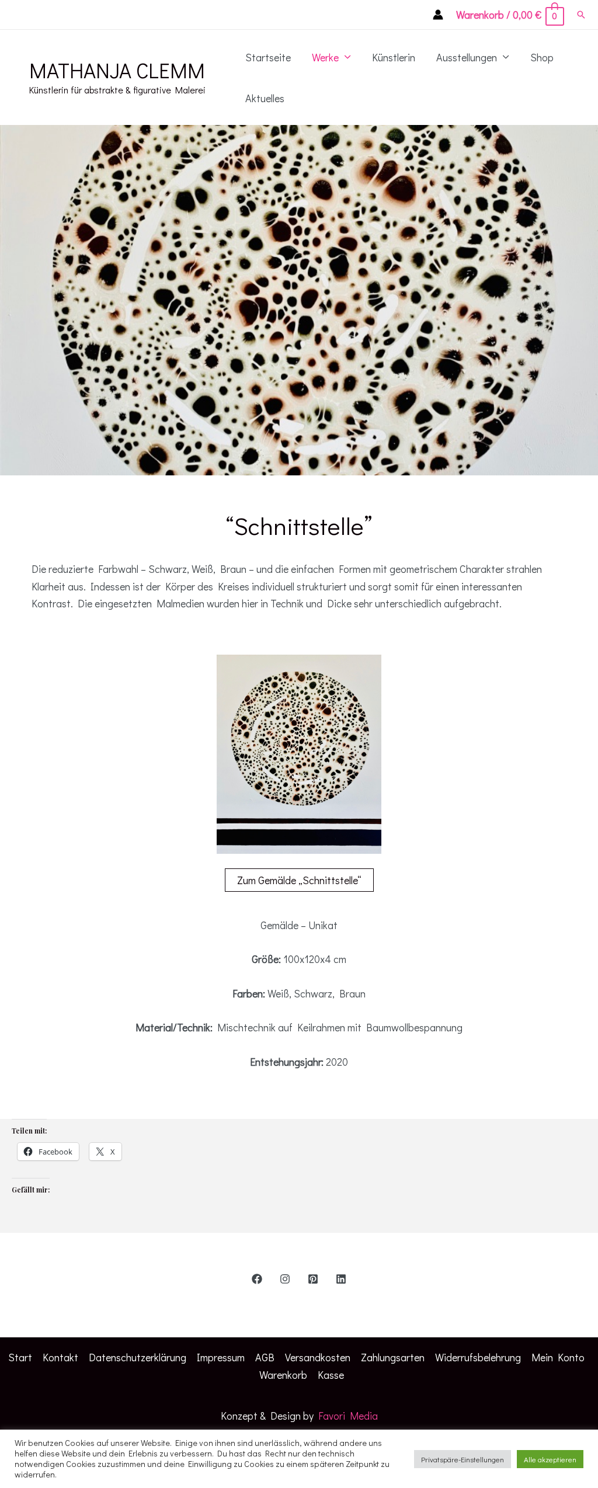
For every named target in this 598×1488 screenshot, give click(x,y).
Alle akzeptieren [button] (550, 1459)
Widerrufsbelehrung (478, 1357)
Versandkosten (317, 1357)
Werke (325, 57)
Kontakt (60, 1357)
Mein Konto (558, 1357)
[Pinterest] (313, 1278)
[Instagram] (284, 1278)
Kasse (331, 1375)
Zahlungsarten (393, 1357)
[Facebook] (256, 1278)
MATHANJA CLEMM (117, 70)
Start (20, 1357)
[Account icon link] (438, 14)
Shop (542, 57)
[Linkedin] (341, 1278)
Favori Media (348, 1416)
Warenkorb (283, 1375)
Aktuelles (264, 98)
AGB (264, 1357)
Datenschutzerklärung (137, 1357)
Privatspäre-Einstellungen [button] (462, 1459)
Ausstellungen (466, 57)
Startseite (268, 57)
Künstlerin (393, 57)
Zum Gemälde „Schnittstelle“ (299, 880)
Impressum (221, 1357)
